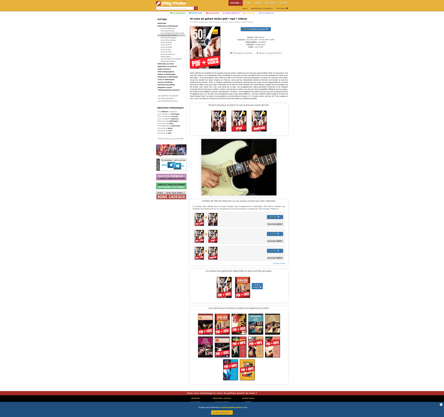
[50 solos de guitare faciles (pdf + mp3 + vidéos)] (224, 287)
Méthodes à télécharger (168, 26)
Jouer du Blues (166, 42)
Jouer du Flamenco (168, 54)
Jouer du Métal (166, 47)
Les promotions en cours (168, 101)
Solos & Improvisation (169, 35)
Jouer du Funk (166, 52)
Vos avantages (178, 13)
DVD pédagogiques (166, 72)
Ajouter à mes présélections (269, 53)
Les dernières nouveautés (168, 96)
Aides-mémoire (164, 69)
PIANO (248, 3)
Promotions (196, 13)
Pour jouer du (165, 128)
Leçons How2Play (165, 82)
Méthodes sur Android (167, 66)
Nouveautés (213, 13)
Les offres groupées (165, 98)
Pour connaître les (168, 116)
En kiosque (250, 13)
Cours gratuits (232, 13)
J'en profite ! (222, 412)
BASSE (258, 3)
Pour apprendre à (169, 126)
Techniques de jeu (168, 31)
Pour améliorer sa (169, 114)
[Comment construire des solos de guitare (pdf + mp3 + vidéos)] (242, 287)
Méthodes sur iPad (166, 64)
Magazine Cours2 (165, 87)
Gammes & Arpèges (168, 38)
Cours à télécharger (166, 79)
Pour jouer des (168, 121)
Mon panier (281, 8)
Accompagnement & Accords (172, 33)
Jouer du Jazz (166, 49)
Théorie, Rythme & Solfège (171, 59)
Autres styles (165, 56)
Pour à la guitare (167, 111)
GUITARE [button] (235, 3)
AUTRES (284, 3)
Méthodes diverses (168, 61)
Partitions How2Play (166, 85)
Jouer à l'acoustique (168, 40)
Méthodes (162, 23)
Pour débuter (267, 13)
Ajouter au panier (255, 29)
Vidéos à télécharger (166, 74)
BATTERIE (271, 3)
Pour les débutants (168, 28)
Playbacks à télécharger (168, 77)
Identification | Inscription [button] (261, 8)
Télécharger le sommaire (242, 53)
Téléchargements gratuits (169, 90)
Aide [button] (245, 8)
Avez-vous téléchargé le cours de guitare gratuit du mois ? (222, 393)
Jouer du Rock (166, 45)
